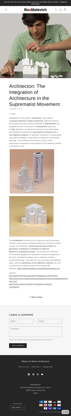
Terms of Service (23, 367)
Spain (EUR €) (16, 407)
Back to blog (36, 297)
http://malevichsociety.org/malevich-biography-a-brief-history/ (33, 276)
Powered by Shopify (56, 411)
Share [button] (13, 114)
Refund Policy (36, 367)
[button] (6, 9)
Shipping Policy (48, 367)
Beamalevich (47, 411)
